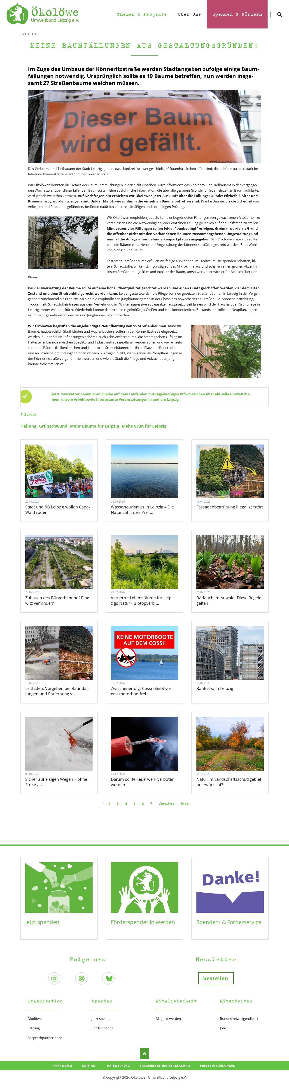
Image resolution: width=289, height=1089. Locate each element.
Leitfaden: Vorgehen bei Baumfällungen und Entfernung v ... (57, 691)
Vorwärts (166, 803)
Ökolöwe (35, 1018)
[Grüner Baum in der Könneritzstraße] (226, 351)
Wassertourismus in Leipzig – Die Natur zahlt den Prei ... (142, 509)
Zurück (30, 414)
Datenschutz (118, 1066)
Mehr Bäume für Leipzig (94, 426)
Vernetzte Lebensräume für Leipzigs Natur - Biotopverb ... (142, 600)
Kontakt (89, 1066)
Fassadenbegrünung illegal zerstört (229, 507)
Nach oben (144, 1053)
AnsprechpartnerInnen (45, 1037)
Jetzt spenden (42, 922)
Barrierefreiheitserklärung (165, 1066)
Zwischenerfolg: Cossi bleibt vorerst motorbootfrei (142, 691)
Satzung (34, 1028)
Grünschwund (53, 426)
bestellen (216, 978)
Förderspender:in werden (143, 922)
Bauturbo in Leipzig (214, 688)
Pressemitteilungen (218, 1066)
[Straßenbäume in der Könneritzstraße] (63, 242)
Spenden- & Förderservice (228, 922)
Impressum (62, 1066)
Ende (184, 803)
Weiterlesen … (64, 483)
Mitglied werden (168, 1018)
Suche (279, 10)
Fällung (28, 426)
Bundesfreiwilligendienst (239, 1018)
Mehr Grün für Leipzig (144, 426)
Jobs (223, 1028)
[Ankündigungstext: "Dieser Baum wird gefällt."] (144, 126)
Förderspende (102, 1028)
